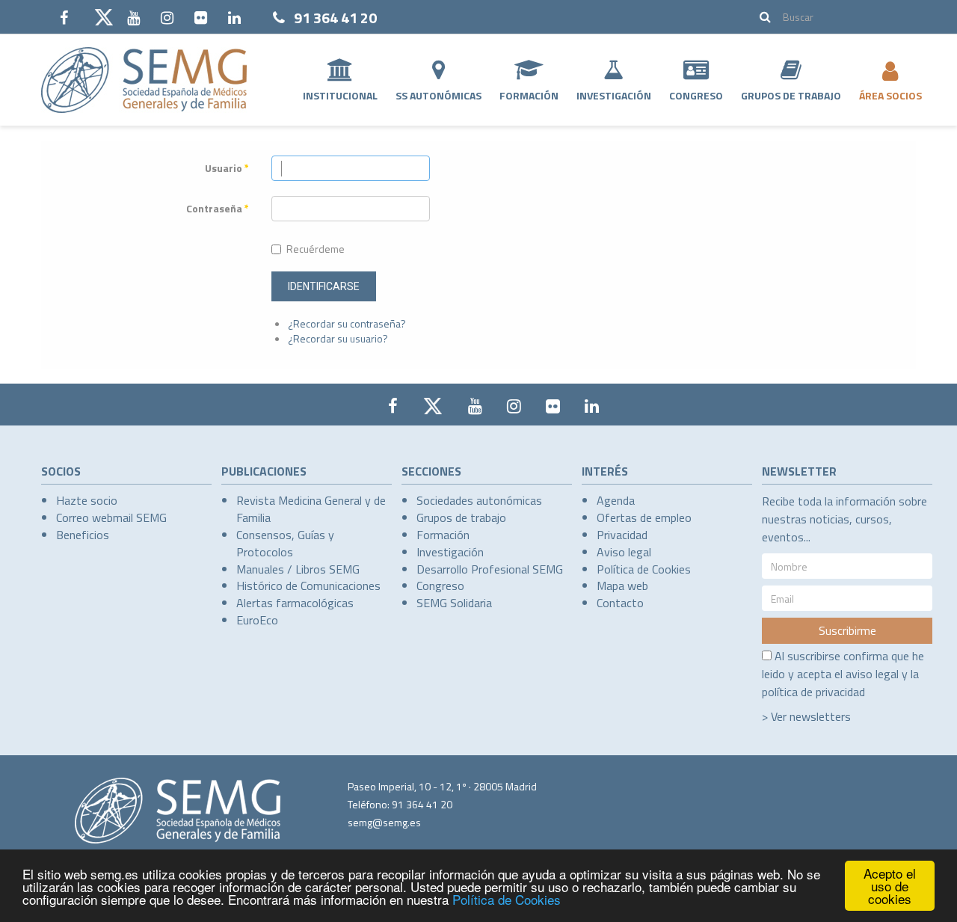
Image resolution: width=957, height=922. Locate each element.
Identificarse (324, 286)
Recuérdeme (315, 248)
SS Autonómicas (438, 95)
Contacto (620, 603)
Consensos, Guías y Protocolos (285, 543)
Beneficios (82, 535)
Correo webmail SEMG (111, 517)
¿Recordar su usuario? (338, 338)
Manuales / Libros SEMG (298, 569)
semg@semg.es (384, 822)
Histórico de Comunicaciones (308, 585)
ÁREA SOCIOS (890, 95)
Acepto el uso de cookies (890, 886)
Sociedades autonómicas (479, 500)
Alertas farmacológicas (295, 603)
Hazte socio (86, 500)
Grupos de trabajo (461, 517)
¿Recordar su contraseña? (347, 323)
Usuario (227, 168)
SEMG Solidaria (454, 603)
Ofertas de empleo (644, 517)
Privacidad (622, 535)
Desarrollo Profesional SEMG (489, 569)
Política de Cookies (506, 899)
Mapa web (622, 585)
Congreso (696, 95)
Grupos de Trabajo (791, 95)
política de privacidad (813, 692)
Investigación (613, 95)
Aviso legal (624, 552)
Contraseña (217, 208)
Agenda (616, 500)
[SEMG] (144, 80)
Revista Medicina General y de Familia (311, 508)
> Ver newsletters (806, 716)
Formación (528, 95)
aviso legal (872, 674)
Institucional (340, 95)
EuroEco (257, 620)
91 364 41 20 (335, 17)
